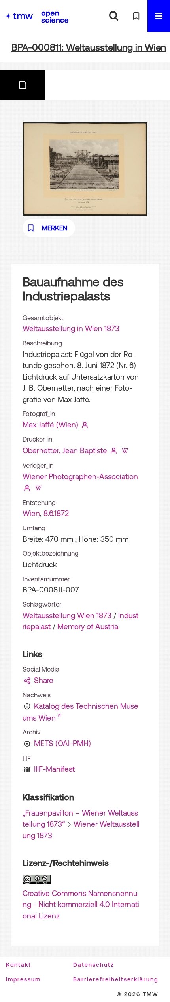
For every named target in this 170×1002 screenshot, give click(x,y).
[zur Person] (85, 424)
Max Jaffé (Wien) (50, 424)
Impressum (23, 979)
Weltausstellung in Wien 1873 (71, 328)
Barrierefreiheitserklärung (115, 979)
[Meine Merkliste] (136, 16)
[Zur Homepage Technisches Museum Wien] (18, 16)
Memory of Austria (87, 626)
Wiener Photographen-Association (80, 476)
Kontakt (18, 965)
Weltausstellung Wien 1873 (67, 615)
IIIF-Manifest (54, 769)
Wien (31, 513)
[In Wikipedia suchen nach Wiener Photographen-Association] (38, 487)
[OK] (113, 16)
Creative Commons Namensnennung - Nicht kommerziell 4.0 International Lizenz (81, 904)
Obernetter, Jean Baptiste (65, 450)
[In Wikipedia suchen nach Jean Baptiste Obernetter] (125, 450)
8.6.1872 (56, 513)
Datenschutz (93, 965)
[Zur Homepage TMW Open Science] (55, 17)
